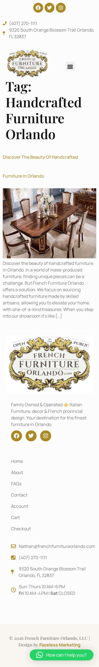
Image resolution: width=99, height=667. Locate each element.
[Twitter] (49, 8)
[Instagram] (61, 8)
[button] (70, 66)
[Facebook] (38, 8)
